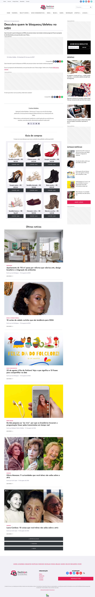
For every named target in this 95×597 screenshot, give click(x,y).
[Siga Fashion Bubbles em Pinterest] (39, 123)
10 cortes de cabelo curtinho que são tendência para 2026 (30, 320)
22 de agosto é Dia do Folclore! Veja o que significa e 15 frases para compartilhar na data (32, 371)
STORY (80, 564)
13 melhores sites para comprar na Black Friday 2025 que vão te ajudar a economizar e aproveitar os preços (78, 121)
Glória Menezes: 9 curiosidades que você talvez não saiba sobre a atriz (33, 476)
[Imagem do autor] (5, 57)
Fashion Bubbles (12, 57)
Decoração (69, 13)
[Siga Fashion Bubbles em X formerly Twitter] (31, 123)
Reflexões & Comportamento (11, 21)
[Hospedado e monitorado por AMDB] (47, 595)
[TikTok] (91, 1)
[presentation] (33, 246)
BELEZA (58, 564)
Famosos (9, 473)
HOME (15, 564)
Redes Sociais (10, 420)
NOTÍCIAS (35, 564)
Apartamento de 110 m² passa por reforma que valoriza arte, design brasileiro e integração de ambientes (34, 268)
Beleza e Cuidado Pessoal (13, 318)
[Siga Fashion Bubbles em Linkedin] (36, 123)
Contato (27, 1)
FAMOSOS (41, 564)
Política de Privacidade (45, 589)
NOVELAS (47, 564)
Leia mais (10, 276)
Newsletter (22, 1)
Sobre (4, 1)
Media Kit (41, 576)
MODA (53, 564)
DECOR (68, 564)
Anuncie (9, 1)
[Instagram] (86, 1)
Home (8, 13)
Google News (15, 1)
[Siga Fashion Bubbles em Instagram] (33, 123)
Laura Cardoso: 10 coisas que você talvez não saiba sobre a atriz (32, 527)
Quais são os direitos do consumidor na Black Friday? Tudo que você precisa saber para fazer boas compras (79, 99)
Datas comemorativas (12, 368)
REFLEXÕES (74, 564)
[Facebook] (81, 1)
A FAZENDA (21, 564)
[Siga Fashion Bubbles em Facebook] (28, 123)
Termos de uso (52, 589)
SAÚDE (63, 564)
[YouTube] (89, 1)
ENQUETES (28, 564)
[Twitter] (83, 1)
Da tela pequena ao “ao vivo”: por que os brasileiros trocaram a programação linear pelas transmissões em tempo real (32, 423)
